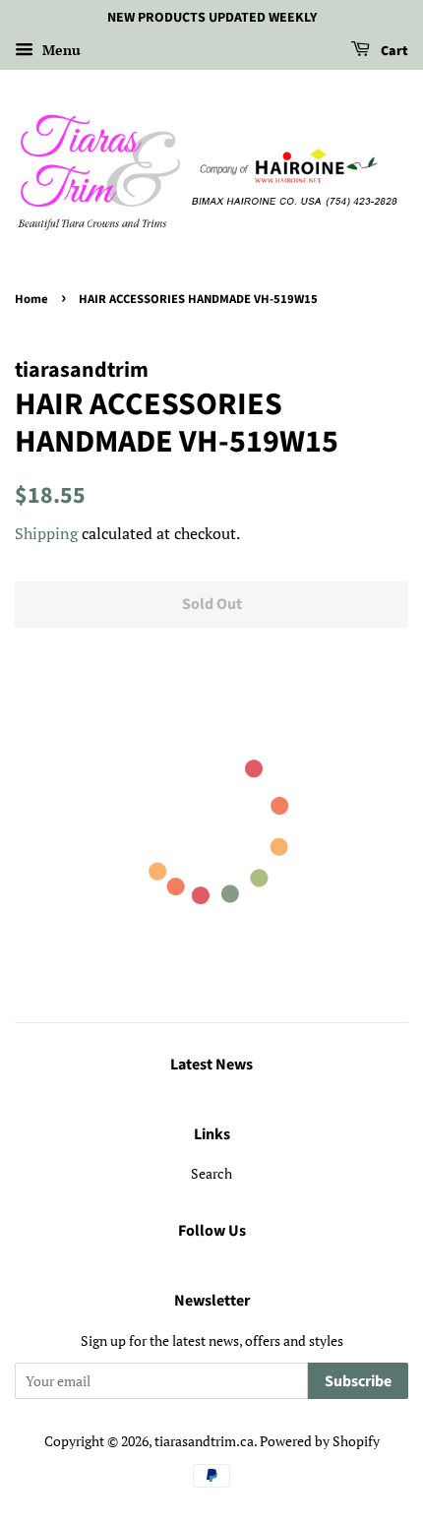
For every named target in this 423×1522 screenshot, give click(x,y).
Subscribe (358, 1381)
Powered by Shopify (320, 1440)
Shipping (46, 533)
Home (31, 299)
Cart (393, 51)
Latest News (211, 1064)
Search (211, 1173)
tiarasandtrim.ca (204, 1440)
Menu (59, 49)
